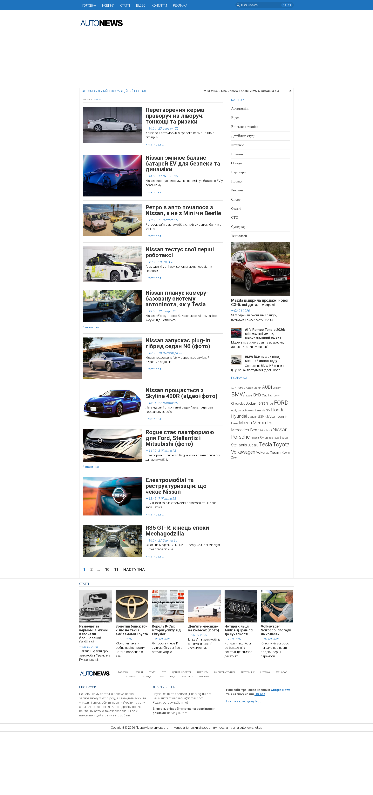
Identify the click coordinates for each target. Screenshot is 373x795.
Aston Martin (253, 387)
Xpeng (286, 452)
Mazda (245, 422)
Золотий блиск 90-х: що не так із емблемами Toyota (132, 630)
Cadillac (267, 395)
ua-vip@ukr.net (201, 694)
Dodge (251, 403)
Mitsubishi (266, 430)
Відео (141, 5)
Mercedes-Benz (245, 429)
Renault (255, 437)
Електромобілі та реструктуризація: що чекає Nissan (176, 486)
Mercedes (262, 422)
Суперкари (239, 227)
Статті (125, 5)
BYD (257, 395)
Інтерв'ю (237, 145)
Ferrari (262, 403)
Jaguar (252, 416)
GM (268, 410)
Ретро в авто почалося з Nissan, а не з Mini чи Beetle (183, 210)
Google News (280, 690)
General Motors (246, 410)
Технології (239, 236)
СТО (234, 217)
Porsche (240, 437)
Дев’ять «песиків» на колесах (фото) (203, 628)
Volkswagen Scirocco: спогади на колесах (276, 630)
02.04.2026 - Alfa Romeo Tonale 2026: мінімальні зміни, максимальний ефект (233, 91)
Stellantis (239, 445)
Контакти (159, 5)
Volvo (260, 452)
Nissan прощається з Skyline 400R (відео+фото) (182, 393)
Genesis (259, 410)
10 (107, 569)
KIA (268, 416)
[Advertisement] (186, 59)
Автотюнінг (240, 108)
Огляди (236, 163)
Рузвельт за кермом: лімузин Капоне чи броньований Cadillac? (93, 634)
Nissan (280, 429)
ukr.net (259, 694)
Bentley (277, 387)
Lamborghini (279, 416)
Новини (108, 5)
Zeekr (234, 457)
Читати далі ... (155, 144)
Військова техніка (244, 127)
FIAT (270, 403)
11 (116, 569)
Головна (89, 5)
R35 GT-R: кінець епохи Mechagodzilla (177, 530)
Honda (277, 410)
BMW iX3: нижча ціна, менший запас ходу (262, 359)
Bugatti (249, 395)
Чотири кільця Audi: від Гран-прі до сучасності (239, 630)
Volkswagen (243, 452)
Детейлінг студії (243, 136)
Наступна (134, 569)
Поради (236, 181)
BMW (238, 394)
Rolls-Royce (273, 438)
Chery (276, 395)
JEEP (261, 416)
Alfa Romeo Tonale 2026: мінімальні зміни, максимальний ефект (265, 333)
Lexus (234, 423)
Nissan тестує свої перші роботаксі (180, 252)
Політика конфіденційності (244, 701)
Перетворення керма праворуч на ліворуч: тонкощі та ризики (175, 115)
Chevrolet (238, 403)
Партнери (238, 172)
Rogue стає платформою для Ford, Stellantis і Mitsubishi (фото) (180, 438)
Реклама (180, 5)
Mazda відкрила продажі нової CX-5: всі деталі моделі (259, 302)
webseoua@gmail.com (187, 698)
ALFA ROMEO (238, 388)
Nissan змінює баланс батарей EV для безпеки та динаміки (183, 163)
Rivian (264, 437)
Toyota (281, 444)
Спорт (236, 199)
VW (267, 453)
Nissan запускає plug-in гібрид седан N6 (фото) (178, 343)
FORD (281, 402)
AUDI (267, 387)
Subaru (253, 445)
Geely (234, 410)
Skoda (284, 437)
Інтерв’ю (265, 672)
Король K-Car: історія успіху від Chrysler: (166, 630)
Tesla (265, 444)
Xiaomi (275, 452)
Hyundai (239, 416)
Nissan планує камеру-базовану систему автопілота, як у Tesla (177, 298)
